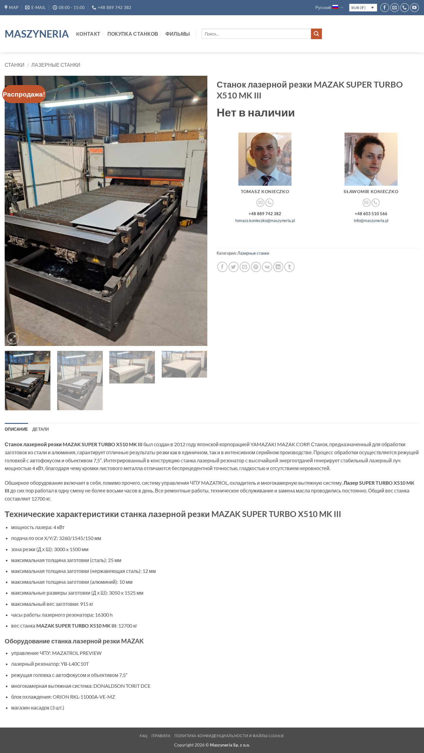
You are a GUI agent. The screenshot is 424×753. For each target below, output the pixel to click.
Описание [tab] (16, 429)
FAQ (144, 735)
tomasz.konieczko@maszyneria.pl (265, 220)
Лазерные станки (55, 65)
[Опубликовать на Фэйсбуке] (222, 267)
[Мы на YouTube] (414, 7)
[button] (13, 338)
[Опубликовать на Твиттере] (233, 267)
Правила (160, 735)
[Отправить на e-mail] (394, 7)
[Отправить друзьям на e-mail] (245, 267)
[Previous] (16, 211)
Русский (323, 7)
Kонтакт (88, 34)
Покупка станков (133, 34)
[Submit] (316, 34)
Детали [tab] (40, 429)
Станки (15, 65)
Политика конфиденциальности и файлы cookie (229, 735)
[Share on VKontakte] (267, 267)
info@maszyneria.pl (371, 220)
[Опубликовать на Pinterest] (256, 267)
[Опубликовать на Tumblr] (289, 267)
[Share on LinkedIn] (278, 267)
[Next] (195, 211)
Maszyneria (36, 34)
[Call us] (404, 7)
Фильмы (177, 34)
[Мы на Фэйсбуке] (384, 7)
